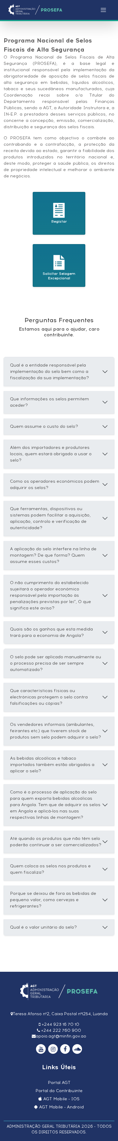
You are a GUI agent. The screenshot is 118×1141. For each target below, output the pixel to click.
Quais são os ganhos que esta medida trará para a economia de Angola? (51, 632)
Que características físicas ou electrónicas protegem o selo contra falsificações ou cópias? (49, 697)
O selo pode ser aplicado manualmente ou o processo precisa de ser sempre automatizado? (55, 663)
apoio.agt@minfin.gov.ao (61, 1036)
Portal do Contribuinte (59, 1090)
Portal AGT (59, 1082)
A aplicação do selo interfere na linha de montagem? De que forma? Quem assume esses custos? (53, 555)
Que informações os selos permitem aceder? (49, 402)
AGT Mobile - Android (61, 1107)
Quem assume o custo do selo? (44, 426)
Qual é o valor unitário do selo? (43, 927)
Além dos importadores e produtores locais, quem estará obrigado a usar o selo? (51, 454)
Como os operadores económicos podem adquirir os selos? (54, 484)
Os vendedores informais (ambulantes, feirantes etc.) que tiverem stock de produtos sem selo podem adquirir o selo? (55, 731)
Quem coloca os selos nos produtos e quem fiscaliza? (50, 869)
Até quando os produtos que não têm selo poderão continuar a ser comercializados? (55, 841)
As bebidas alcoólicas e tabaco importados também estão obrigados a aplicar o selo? (52, 765)
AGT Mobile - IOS (61, 1098)
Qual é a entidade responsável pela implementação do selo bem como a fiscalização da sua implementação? (49, 371)
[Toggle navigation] (103, 10)
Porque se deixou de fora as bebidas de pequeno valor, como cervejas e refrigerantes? (53, 900)
